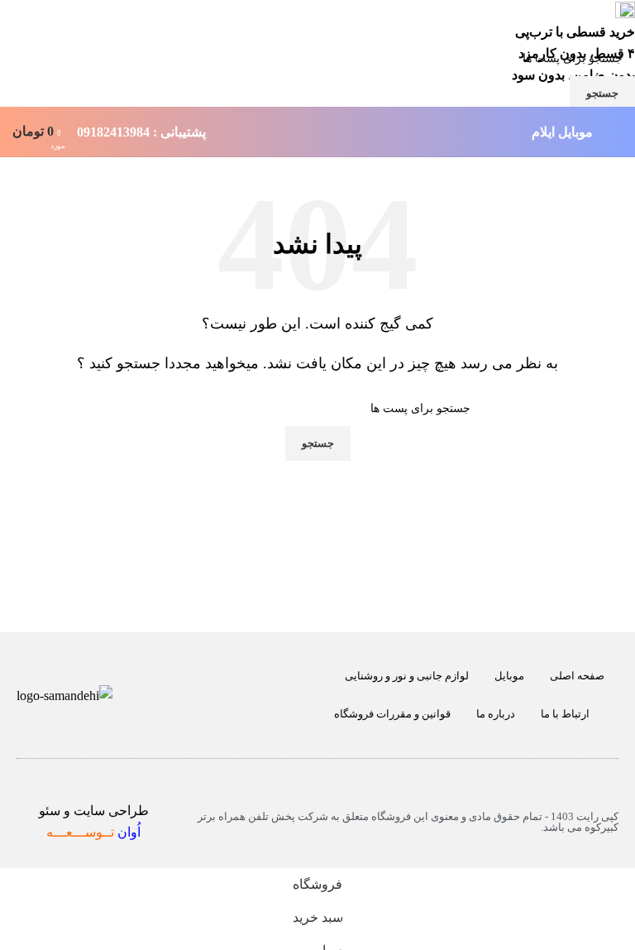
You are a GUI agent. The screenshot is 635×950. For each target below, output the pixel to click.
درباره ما (495, 714)
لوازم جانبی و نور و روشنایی (407, 675)
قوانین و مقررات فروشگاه (392, 714)
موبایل (509, 675)
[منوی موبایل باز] (616, 131)
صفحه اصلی (577, 675)
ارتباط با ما (565, 714)
